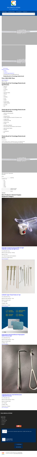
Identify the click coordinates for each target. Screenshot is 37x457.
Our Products (18, 11)
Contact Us (25, 11)
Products (5, 71)
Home (5, 70)
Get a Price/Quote (5, 80)
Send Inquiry (5, 68)
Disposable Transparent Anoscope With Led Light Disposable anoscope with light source (13, 248)
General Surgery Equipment (9, 73)
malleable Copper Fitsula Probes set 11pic (11, 294)
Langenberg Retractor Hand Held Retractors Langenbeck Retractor (12, 395)
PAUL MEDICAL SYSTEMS (13, 8)
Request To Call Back (5, 69)
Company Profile (11, 11)
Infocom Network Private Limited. (18, 453)
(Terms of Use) (20, 452)
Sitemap (3, 424)
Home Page (4, 11)
